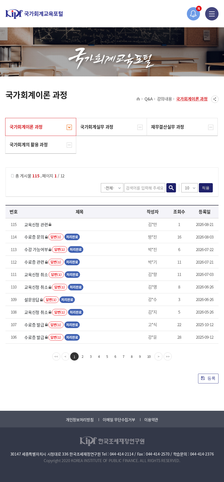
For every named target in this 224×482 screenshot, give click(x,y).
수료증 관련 (34, 262)
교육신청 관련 (36, 224)
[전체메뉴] (212, 13)
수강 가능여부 (36, 249)
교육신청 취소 (36, 274)
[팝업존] (193, 13)
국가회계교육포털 (34, 14)
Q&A (148, 99)
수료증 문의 (34, 237)
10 (149, 356)
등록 (211, 378)
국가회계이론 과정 (192, 99)
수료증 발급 (34, 325)
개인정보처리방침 (80, 419)
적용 (206, 188)
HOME (138, 99)
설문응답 (31, 299)
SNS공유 (215, 99)
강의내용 (164, 99)
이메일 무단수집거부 (119, 419)
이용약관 (151, 419)
